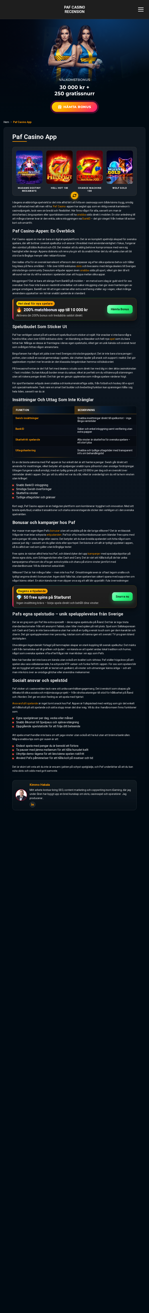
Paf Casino (59, 206)
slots (79, 266)
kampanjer (94, 553)
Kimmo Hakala (40, 784)
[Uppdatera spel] (74, 195)
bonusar (55, 530)
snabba (81, 214)
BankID (86, 218)
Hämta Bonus (120, 309)
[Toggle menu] (141, 9)
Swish (19, 418)
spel (112, 338)
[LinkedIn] (32, 804)
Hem (6, 122)
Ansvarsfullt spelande (25, 703)
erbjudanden (54, 534)
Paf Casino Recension (74, 9)
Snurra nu (122, 596)
